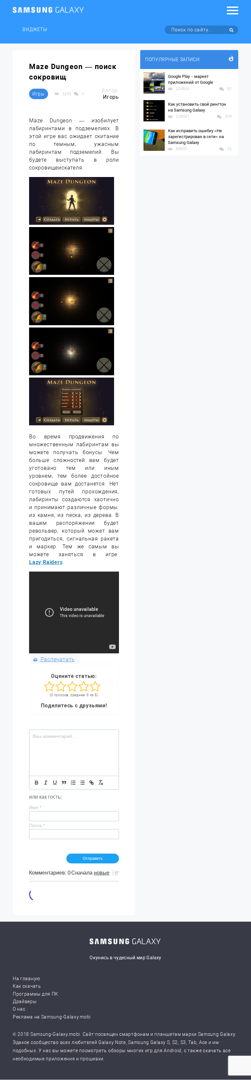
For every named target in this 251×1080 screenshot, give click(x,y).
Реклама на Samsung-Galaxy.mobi (52, 1017)
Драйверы (25, 1001)
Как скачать (27, 986)
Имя (35, 807)
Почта (37, 825)
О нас (19, 1009)
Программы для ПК (35, 994)
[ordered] (73, 783)
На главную (26, 978)
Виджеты (35, 29)
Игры (38, 94)
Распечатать (57, 659)
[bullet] (82, 783)
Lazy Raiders (46, 562)
